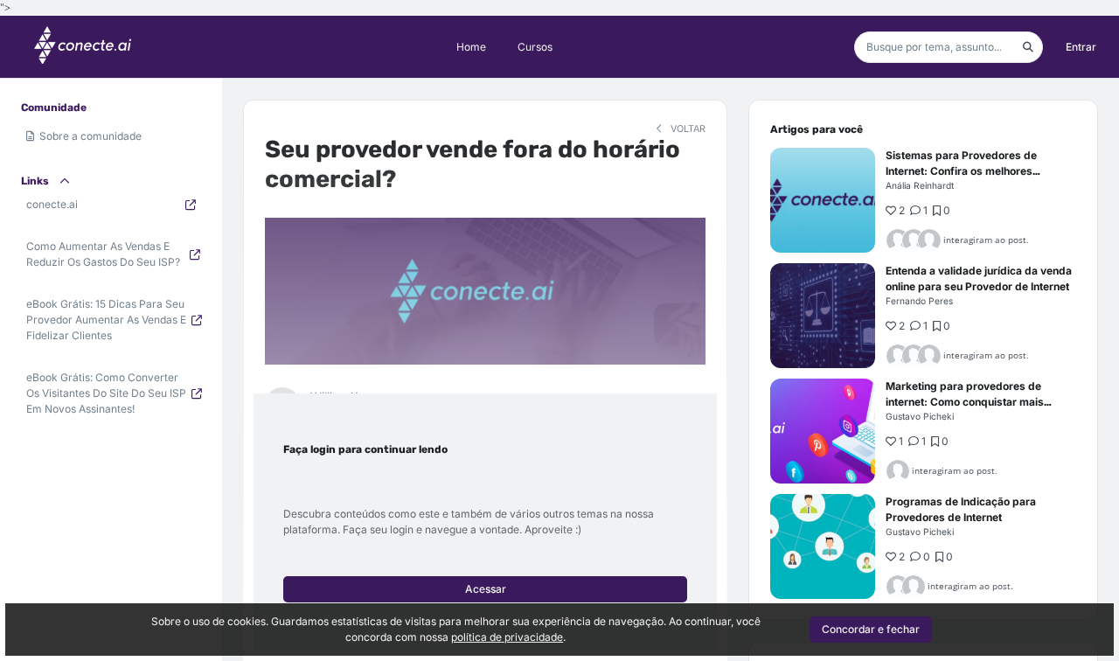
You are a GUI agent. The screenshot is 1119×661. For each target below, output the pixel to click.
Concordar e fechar (871, 629)
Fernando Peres (919, 301)
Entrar (1081, 46)
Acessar (485, 588)
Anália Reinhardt (920, 185)
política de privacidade (507, 637)
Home (471, 46)
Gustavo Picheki (920, 416)
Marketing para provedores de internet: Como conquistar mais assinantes (965, 401)
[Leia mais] (822, 200)
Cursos (535, 46)
